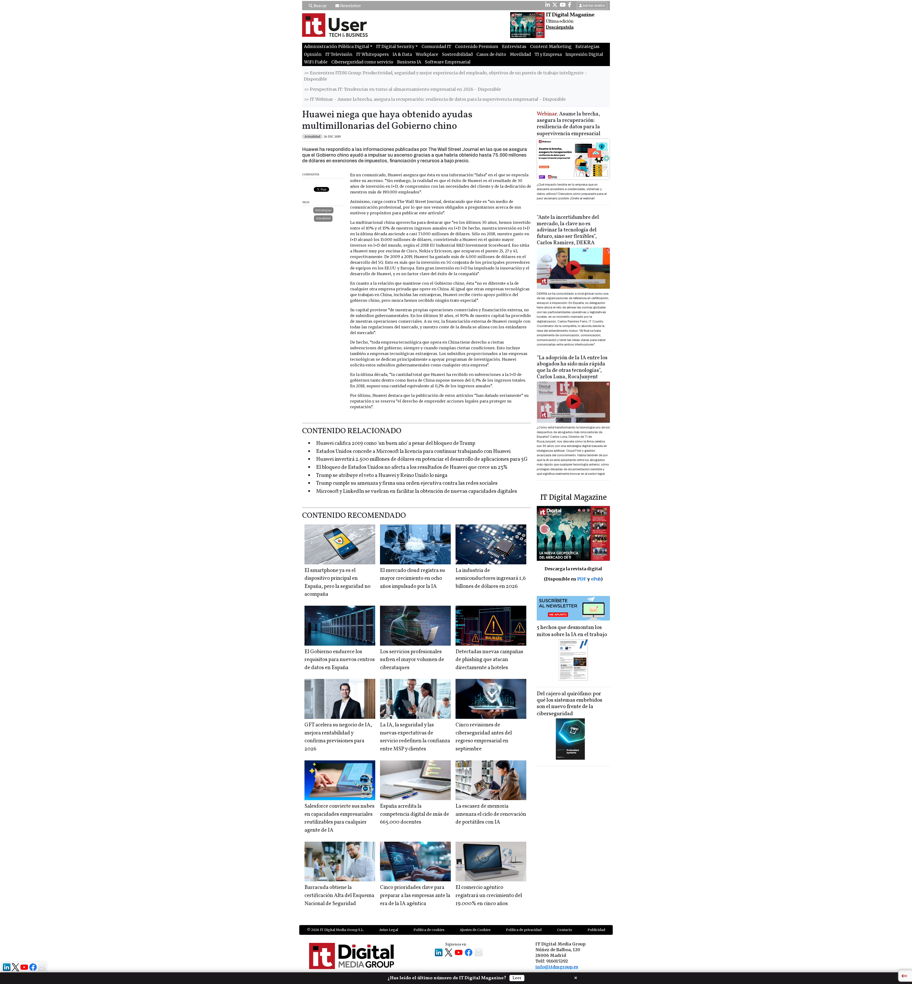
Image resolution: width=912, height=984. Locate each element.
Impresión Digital (584, 54)
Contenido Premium (476, 46)
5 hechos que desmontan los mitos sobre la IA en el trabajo (572, 631)
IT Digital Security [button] (395, 46)
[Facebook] (569, 4)
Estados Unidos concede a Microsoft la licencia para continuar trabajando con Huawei (413, 451)
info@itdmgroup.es (556, 967)
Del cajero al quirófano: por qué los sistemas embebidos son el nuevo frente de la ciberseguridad (569, 704)
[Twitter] (554, 4)
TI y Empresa (548, 54)
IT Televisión (338, 54)
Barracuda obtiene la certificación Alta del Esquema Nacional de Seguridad (339, 895)
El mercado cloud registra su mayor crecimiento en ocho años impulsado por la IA (412, 578)
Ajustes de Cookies (475, 930)
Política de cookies (428, 930)
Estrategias (587, 46)
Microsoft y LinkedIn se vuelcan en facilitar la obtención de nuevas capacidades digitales (416, 491)
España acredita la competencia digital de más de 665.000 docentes (414, 814)
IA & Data (402, 54)
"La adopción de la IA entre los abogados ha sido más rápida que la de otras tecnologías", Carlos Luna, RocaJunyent (572, 367)
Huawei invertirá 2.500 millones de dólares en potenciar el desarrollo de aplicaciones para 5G (422, 459)
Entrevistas (514, 46)
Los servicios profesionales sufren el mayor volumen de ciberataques (412, 660)
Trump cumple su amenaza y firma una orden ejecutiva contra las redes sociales (407, 483)
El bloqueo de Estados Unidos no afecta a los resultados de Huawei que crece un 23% (412, 467)
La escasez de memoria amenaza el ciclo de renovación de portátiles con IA (491, 814)
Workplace (427, 54)
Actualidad (323, 218)
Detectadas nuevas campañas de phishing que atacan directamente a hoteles (489, 660)
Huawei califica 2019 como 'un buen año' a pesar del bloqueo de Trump (395, 443)
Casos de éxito (491, 54)
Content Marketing (551, 46)
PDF (581, 579)
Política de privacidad (524, 930)
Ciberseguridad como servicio (362, 62)
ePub (596, 579)
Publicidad (596, 930)
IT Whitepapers (372, 54)
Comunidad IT (436, 46)
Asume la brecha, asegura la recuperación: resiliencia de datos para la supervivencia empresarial (568, 124)
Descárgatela (560, 27)
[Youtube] (563, 4)
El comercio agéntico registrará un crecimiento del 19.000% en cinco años (489, 895)
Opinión (313, 54)
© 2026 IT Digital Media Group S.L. (335, 930)
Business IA (409, 62)
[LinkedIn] (547, 4)
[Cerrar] (576, 977)
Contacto (564, 930)
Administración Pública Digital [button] (336, 46)
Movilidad (520, 54)
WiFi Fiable (316, 62)
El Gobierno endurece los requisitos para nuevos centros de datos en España (339, 660)
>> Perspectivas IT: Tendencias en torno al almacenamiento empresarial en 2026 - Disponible (402, 89)
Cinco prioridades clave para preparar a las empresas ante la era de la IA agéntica (415, 895)
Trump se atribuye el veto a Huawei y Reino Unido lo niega (381, 475)
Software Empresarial (447, 62)
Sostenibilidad (457, 54)
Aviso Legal (388, 930)
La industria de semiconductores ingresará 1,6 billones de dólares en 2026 (491, 578)
